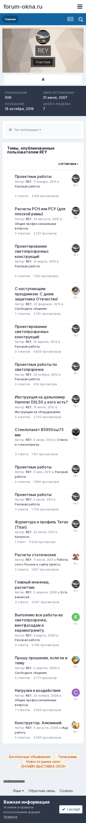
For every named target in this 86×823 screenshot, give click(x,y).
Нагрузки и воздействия (37, 690)
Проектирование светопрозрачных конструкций (32, 251)
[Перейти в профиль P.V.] (76, 291)
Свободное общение (31, 308)
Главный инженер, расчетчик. (32, 585)
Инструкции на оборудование (37, 412)
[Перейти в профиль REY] (76, 179)
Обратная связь (41, 791)
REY (29, 181)
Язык (17, 791)
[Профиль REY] (43, 79)
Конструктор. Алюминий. (38, 722)
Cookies (66, 791)
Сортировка (67, 164)
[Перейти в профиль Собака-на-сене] (76, 693)
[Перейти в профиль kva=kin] (76, 617)
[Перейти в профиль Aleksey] (76, 557)
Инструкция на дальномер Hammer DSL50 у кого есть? (41, 400)
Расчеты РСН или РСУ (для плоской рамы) (40, 211)
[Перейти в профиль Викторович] (76, 660)
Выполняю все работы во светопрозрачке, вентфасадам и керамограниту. (39, 623)
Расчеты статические (35, 554)
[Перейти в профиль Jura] (76, 725)
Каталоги (22, 537)
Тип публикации (25, 130)
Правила (10, 817)
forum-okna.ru (23, 6)
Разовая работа (27, 186)
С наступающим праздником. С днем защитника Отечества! (36, 293)
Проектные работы (33, 176)
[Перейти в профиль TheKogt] (76, 432)
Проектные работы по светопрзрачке (36, 367)
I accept (72, 809)
